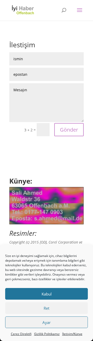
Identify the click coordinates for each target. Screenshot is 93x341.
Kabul (47, 294)
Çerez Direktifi (21, 334)
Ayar (46, 322)
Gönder (69, 129)
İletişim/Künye (72, 334)
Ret (46, 308)
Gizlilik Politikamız (47, 334)
